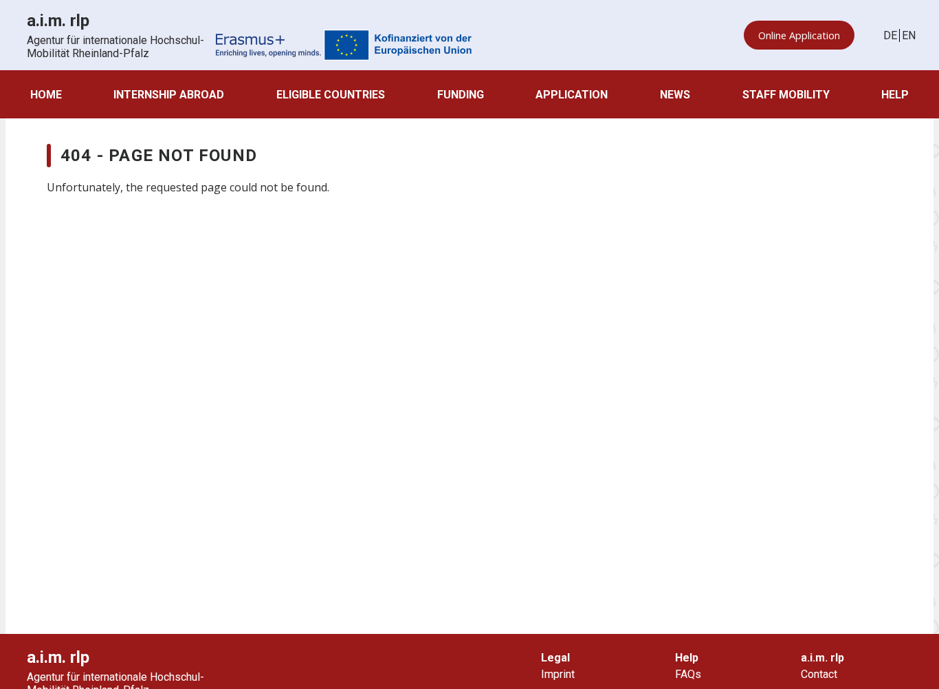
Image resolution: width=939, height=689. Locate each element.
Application (571, 94)
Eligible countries (330, 94)
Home (46, 94)
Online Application (799, 35)
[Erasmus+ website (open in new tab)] (344, 46)
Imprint (558, 674)
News (675, 94)
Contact (819, 674)
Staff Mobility (786, 94)
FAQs (688, 674)
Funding (460, 94)
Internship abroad (168, 94)
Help (895, 94)
